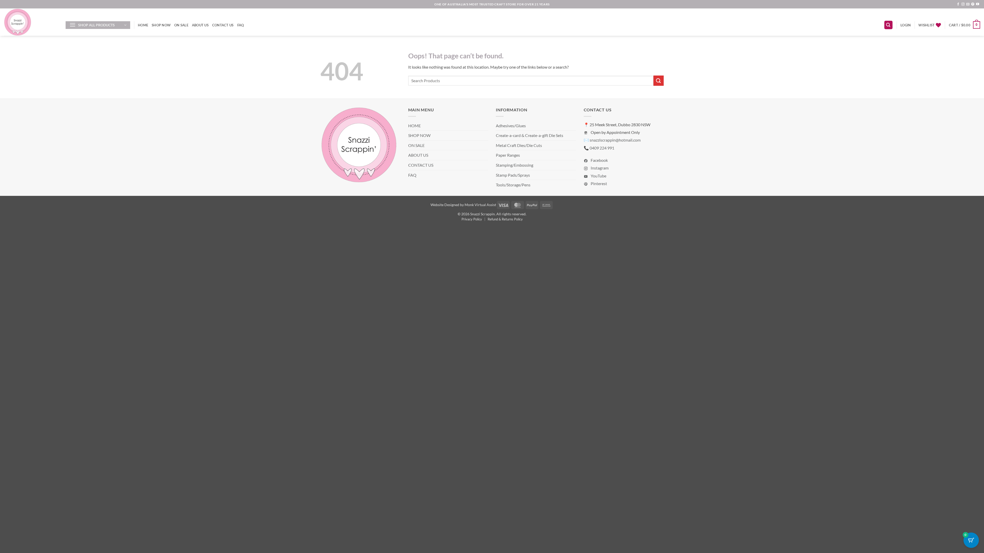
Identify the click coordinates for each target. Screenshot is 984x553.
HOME (143, 25)
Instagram (599, 167)
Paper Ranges (508, 155)
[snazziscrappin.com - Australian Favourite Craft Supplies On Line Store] (31, 22)
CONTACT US (223, 25)
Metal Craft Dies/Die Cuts (519, 145)
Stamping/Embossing (514, 165)
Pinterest (598, 183)
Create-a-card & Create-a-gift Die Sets (529, 135)
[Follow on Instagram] (963, 4)
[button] (98, 25)
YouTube (598, 175)
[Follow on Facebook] (958, 4)
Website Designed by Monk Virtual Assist (463, 205)
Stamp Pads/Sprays (513, 175)
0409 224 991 (602, 147)
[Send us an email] (967, 4)
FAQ (240, 25)
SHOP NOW (161, 25)
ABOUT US (200, 25)
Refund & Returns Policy (505, 219)
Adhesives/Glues (511, 125)
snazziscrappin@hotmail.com (615, 139)
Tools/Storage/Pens (513, 184)
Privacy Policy (472, 219)
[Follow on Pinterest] (972, 4)
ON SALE (181, 25)
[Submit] (658, 81)
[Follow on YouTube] (977, 4)
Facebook (599, 160)
